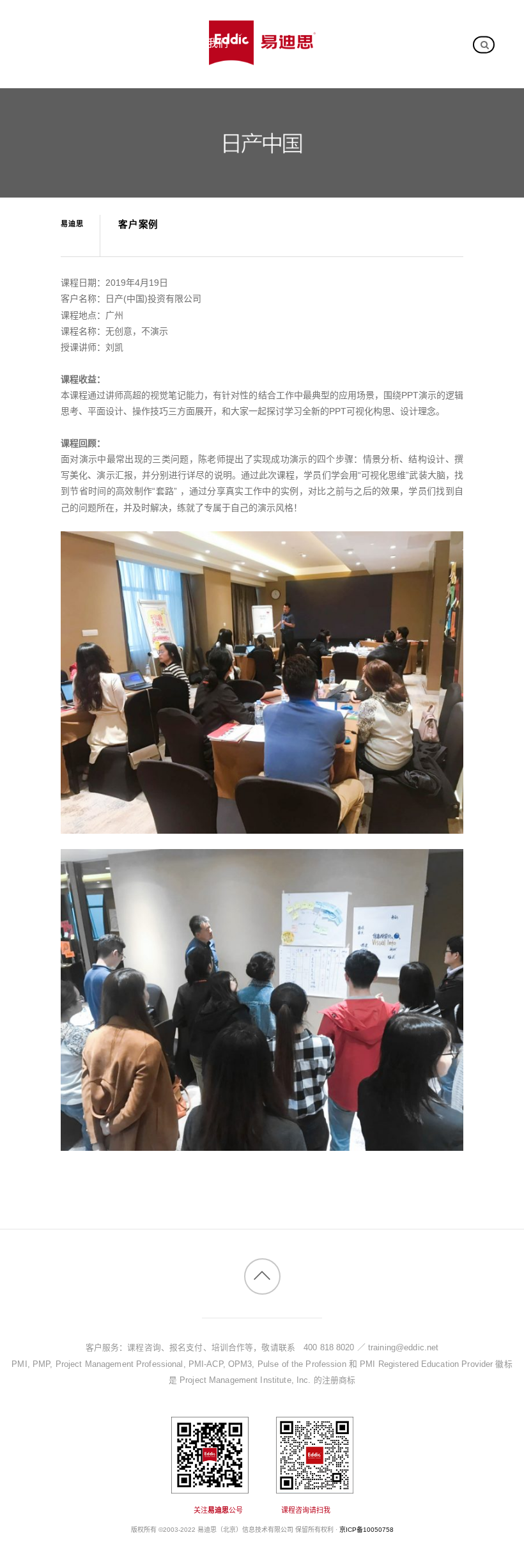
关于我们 (207, 43)
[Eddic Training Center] (262, 58)
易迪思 (72, 224)
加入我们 (57, 83)
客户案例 (127, 43)
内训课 (52, 43)
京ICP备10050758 (366, 1529)
